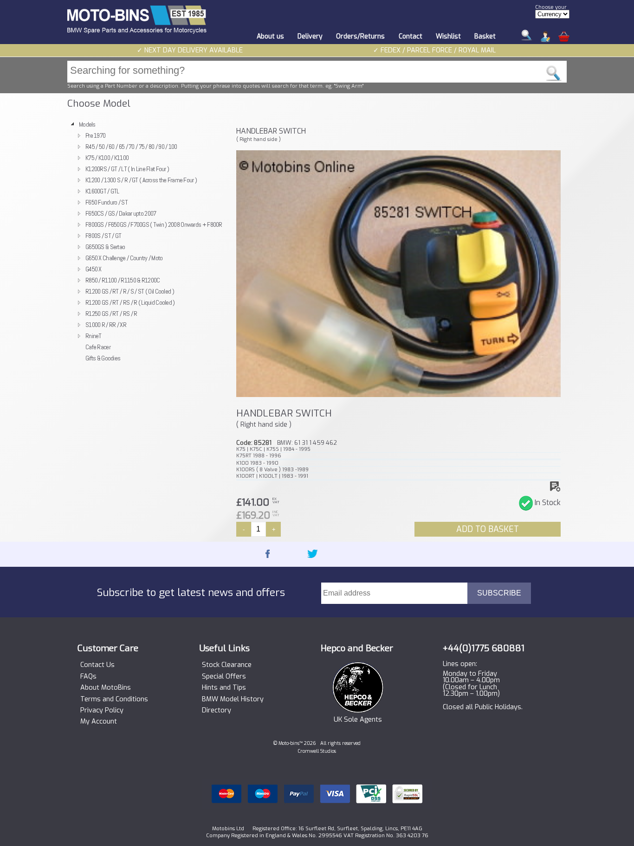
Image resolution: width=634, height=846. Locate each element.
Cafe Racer (97, 347)
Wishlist (448, 36)
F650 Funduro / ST (106, 202)
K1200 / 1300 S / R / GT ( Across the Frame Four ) (141, 180)
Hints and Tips (224, 688)
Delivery (310, 36)
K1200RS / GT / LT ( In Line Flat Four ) (127, 169)
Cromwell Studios (317, 751)
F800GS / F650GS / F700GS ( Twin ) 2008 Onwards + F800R (153, 224)
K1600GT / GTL (102, 191)
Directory (216, 710)
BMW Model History (233, 699)
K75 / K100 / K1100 (107, 158)
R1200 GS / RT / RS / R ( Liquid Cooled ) (130, 302)
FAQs (88, 677)
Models (87, 124)
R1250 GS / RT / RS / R (111, 313)
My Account (98, 722)
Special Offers (224, 677)
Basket (485, 36)
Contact (410, 36)
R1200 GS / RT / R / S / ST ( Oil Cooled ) (129, 291)
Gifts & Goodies (102, 358)
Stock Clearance (227, 665)
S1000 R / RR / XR (105, 324)
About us (270, 36)
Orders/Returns (360, 36)
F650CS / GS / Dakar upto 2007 (120, 213)
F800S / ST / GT (103, 235)
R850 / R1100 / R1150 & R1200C (122, 280)
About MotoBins (105, 688)
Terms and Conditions (114, 699)
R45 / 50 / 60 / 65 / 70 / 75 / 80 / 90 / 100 (131, 146)
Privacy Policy (101, 710)
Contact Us (97, 665)
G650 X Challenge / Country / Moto (124, 258)
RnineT (93, 336)
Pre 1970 (95, 135)
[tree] (147, 241)
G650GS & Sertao (105, 247)
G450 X (93, 269)
